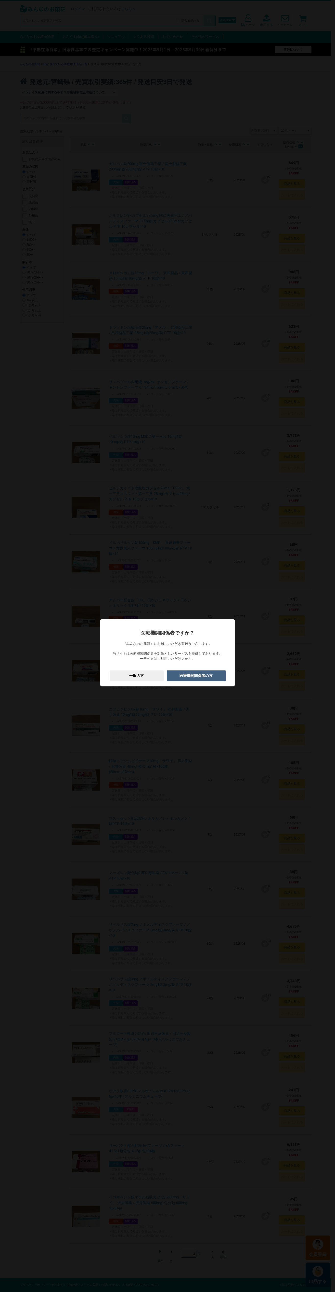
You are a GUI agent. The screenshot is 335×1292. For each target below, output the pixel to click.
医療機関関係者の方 (196, 676)
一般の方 (136, 676)
